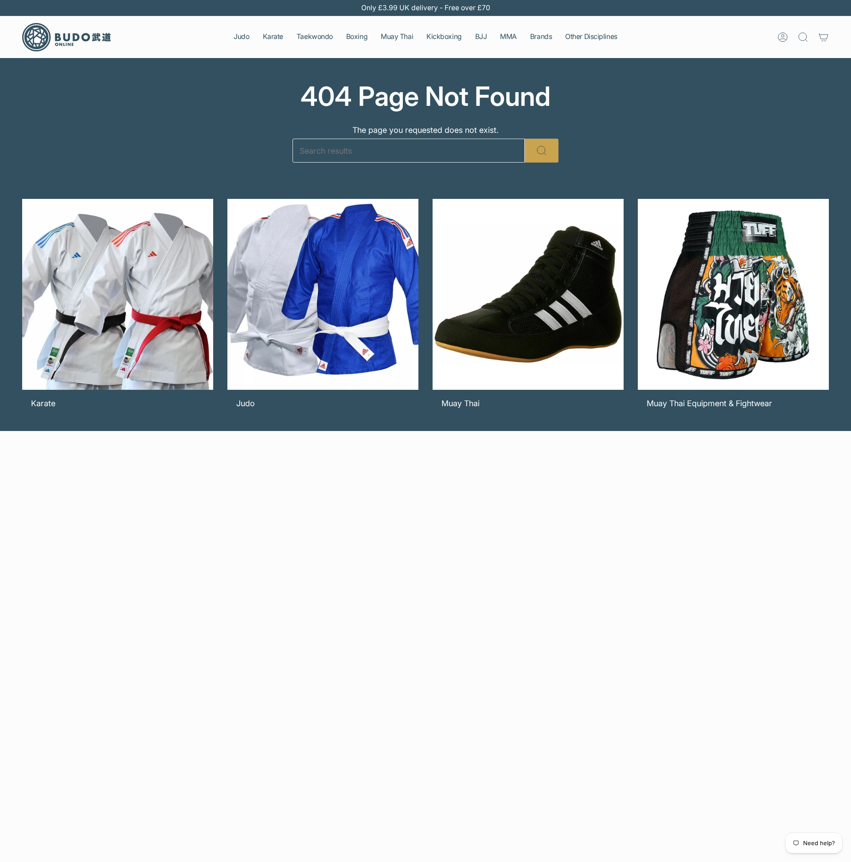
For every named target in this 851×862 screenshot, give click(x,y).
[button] (241, 37)
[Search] (541, 151)
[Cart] (823, 37)
